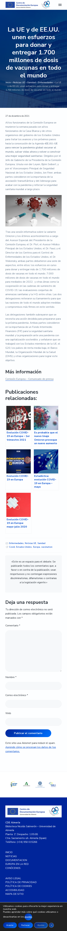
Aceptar (9, 925)
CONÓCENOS (12, 868)
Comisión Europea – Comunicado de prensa (29, 379)
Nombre (10, 677)
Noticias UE (19, 82)
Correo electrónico (16, 695)
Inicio (8, 82)
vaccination (46, 547)
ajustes (28, 916)
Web (8, 713)
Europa (36, 547)
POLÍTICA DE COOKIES (18, 886)
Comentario (12, 625)
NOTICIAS (11, 856)
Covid (12, 547)
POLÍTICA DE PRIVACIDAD (21, 882)
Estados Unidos (24, 547)
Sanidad (31, 82)
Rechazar (25, 925)
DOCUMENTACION (16, 860)
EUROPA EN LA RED (17, 864)
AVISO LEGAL (13, 878)
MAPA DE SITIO (14, 894)
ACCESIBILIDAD (14, 890)
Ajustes (40, 925)
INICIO (9, 852)
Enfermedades (45, 82)
